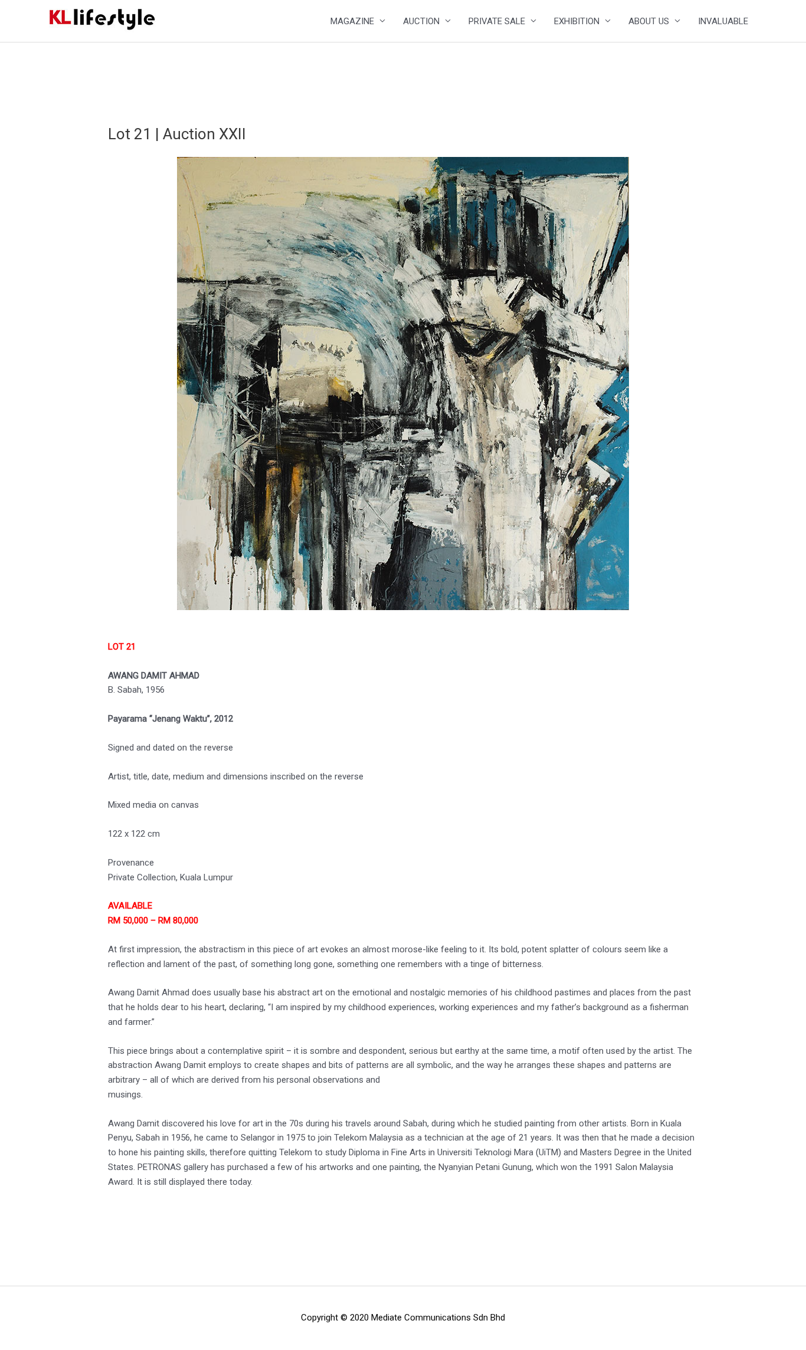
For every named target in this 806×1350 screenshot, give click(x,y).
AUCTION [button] (421, 21)
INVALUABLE (723, 21)
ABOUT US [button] (648, 21)
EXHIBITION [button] (576, 21)
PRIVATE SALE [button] (496, 21)
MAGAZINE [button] (352, 21)
